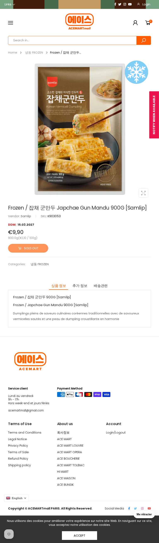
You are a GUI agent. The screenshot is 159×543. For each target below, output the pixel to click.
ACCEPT (79, 535)
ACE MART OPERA (69, 452)
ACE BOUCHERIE (68, 459)
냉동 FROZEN (40, 264)
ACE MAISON (66, 478)
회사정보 (63, 432)
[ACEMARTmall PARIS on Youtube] (130, 4)
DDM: (12, 225)
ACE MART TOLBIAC (70, 465)
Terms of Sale (18, 452)
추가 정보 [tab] (79, 285)
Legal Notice (17, 439)
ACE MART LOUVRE (70, 446)
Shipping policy (19, 465)
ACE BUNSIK (65, 485)
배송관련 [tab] (101, 285)
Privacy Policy (18, 446)
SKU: (44, 216)
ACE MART (64, 439)
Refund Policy (18, 459)
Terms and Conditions (24, 432)
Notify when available (154, 114)
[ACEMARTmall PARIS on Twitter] (119, 4)
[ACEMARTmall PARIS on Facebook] (115, 4)
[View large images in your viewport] (143, 193)
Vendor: (14, 216)
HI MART (63, 472)
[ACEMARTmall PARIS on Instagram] (124, 4)
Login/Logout (116, 432)
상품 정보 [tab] (58, 285)
